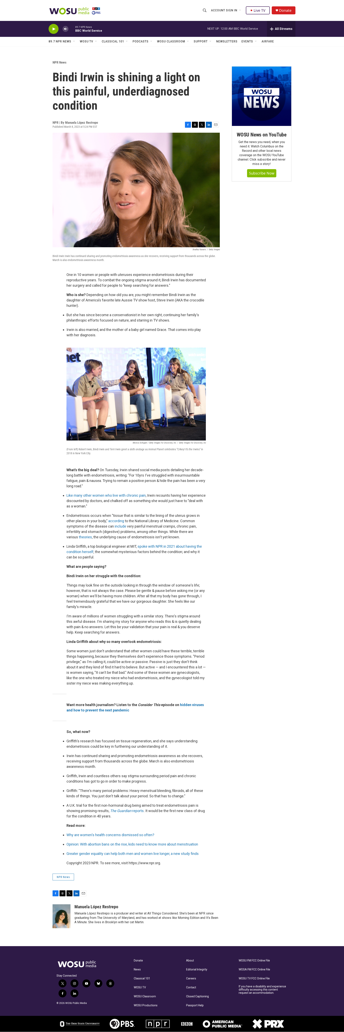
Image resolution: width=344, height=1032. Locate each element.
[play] (53, 29)
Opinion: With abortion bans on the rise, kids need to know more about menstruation (132, 844)
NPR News (59, 62)
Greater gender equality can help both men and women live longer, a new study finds (132, 853)
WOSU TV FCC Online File (254, 978)
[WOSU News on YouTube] (261, 96)
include (120, 526)
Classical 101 (113, 41)
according (116, 521)
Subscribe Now (261, 173)
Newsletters (226, 41)
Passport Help (195, 1005)
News (137, 969)
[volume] (65, 29)
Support (201, 41)
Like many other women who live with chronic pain (106, 495)
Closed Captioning (197, 996)
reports (127, 811)
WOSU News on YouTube (261, 135)
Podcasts (141, 41)
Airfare (268, 41)
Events (247, 41)
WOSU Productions (145, 1005)
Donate (285, 10)
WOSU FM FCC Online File (254, 960)
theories (85, 537)
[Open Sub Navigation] (240, 10)
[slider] (71, 29)
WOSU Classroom (171, 41)
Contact (191, 987)
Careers (191, 978)
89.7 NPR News (60, 41)
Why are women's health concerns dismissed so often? (110, 835)
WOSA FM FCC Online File (254, 969)
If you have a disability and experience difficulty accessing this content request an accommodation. (262, 989)
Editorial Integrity (196, 969)
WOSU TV (86, 41)
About (190, 960)
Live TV (259, 10)
